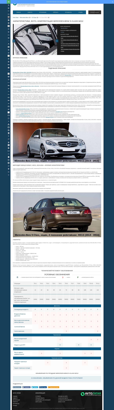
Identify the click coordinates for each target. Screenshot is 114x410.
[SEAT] (8, 145)
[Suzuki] (8, 157)
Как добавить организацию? (43, 400)
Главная (18, 12)
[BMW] (8, 20)
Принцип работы (40, 398)
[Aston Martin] (8, 11)
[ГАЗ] (8, 168)
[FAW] (8, 58)
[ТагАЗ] (8, 171)
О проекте (38, 396)
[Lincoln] (8, 112)
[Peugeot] (8, 133)
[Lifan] (8, 109)
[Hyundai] (8, 85)
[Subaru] (8, 154)
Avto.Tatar (15, 17)
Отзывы (80, 12)
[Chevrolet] (8, 37)
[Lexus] (8, 106)
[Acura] (8, 5)
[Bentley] (8, 17)
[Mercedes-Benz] (8, 118)
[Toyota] (8, 159)
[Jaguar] (8, 91)
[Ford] (8, 64)
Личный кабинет (94, 12)
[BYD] (8, 29)
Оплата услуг (61, 401)
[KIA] (8, 97)
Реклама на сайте (63, 396)
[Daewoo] (8, 46)
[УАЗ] (8, 174)
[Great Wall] (8, 76)
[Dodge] (8, 52)
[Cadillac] (8, 32)
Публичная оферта (63, 398)
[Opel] (8, 130)
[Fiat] (8, 61)
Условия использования (65, 400)
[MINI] (8, 121)
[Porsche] (8, 136)
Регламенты (68, 12)
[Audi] (8, 14)
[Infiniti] (8, 88)
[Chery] (8, 34)
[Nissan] (8, 127)
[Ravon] (8, 139)
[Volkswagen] (8, 162)
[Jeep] (8, 94)
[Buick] (8, 26)
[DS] (8, 55)
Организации (42, 12)
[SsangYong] (8, 151)
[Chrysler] (8, 40)
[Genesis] (8, 70)
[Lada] (8, 100)
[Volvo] (8, 165)
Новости (30, 12)
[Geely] (8, 67)
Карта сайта (39, 401)
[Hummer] (8, 82)
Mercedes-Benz (24, 17)
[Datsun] (8, 49)
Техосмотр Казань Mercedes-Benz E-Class (70, 43)
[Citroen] (8, 43)
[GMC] (8, 73)
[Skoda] (8, 148)
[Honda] (8, 79)
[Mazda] (8, 115)
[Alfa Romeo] (8, 8)
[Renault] (8, 142)
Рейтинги (55, 12)
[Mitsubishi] (8, 124)
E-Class (34, 17)
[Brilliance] (8, 23)
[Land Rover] (8, 103)
